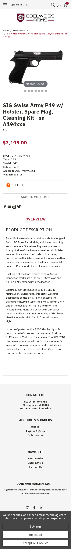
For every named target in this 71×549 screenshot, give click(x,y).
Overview (36, 219)
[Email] (9, 207)
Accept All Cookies (35, 543)
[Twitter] (19, 207)
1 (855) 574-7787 (19, 4)
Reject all (35, 535)
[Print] (14, 207)
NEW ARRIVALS (20, 30)
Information (35, 462)
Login (29, 431)
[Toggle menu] (5, 6)
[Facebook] (5, 207)
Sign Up (40, 431)
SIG (5, 129)
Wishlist (36, 426)
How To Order (35, 458)
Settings (35, 526)
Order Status (35, 435)
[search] (52, 4)
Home (6, 30)
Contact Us (35, 467)
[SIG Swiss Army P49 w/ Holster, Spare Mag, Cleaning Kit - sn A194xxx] (25, 91)
